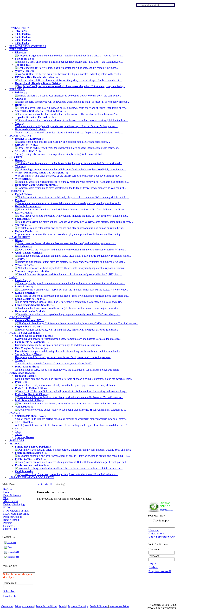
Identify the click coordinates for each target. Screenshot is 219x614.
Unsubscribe (10, 596)
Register (7, 489)
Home (6, 492)
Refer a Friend (11, 519)
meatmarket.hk (13, 552)
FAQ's (6, 507)
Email (9, 547)
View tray (154, 530)
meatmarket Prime (119, 606)
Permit (62, 606)
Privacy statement (24, 606)
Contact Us (9, 526)
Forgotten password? (160, 571)
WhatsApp (11, 542)
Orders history (156, 533)
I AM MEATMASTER (16, 510)
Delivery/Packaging (14, 504)
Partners (7, 522)
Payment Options (12, 516)
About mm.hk (10, 501)
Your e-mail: (10, 582)
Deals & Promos (12, 495)
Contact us (7, 606)
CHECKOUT (11, 529)
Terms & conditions (46, 606)
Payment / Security (78, 606)
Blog (6, 498)
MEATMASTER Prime (16, 513)
